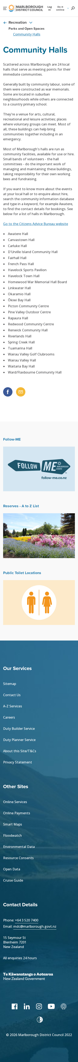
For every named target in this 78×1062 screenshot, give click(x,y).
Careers (9, 717)
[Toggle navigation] (30, 22)
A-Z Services (12, 706)
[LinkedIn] (26, 1006)
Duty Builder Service (19, 728)
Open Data (11, 869)
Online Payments (16, 813)
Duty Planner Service (19, 739)
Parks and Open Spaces (27, 28)
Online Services (15, 802)
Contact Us (12, 695)
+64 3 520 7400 (26, 920)
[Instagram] (39, 1006)
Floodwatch (12, 835)
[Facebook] (14, 1006)
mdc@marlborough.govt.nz (34, 926)
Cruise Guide (13, 880)
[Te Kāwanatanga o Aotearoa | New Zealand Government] (34, 977)
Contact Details (20, 904)
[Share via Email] (20, 392)
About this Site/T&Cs (19, 751)
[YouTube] (51, 1006)
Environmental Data (19, 846)
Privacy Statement (17, 762)
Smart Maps (12, 824)
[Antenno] (63, 1006)
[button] (5, 8)
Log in (49, 8)
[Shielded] (40, 1019)
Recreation (18, 22)
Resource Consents (18, 858)
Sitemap (9, 683)
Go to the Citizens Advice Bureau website (35, 224)
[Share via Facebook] (7, 392)
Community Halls (26, 34)
